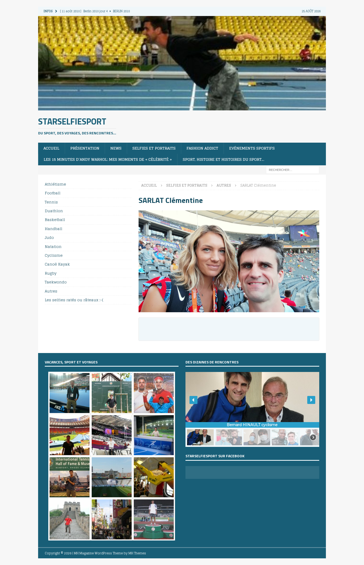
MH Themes (137, 553)
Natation (53, 246)
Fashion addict (202, 148)
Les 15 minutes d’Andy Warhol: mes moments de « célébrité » (108, 159)
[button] (193, 400)
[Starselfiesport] (182, 107)
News (116, 148)
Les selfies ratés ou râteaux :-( (74, 299)
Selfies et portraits (154, 148)
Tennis (51, 202)
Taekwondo (56, 282)
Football (52, 193)
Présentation (84, 148)
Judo (49, 237)
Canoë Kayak (57, 264)
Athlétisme (55, 184)
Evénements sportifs (252, 148)
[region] (252, 409)
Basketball (55, 219)
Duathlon (54, 210)
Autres (51, 291)
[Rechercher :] (292, 169)
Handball (53, 228)
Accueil (51, 148)
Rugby (50, 273)
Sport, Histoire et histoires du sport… (223, 159)
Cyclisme (54, 255)
